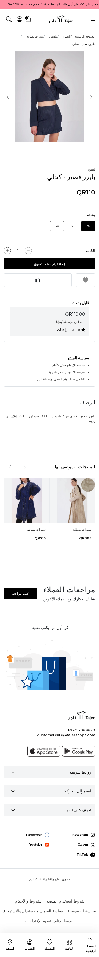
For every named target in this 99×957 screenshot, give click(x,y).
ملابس (53, 36)
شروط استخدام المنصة (65, 901)
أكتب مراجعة (20, 593)
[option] (49, 96)
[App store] (43, 751)
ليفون (90, 169)
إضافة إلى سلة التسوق (49, 264)
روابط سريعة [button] (80, 772)
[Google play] (78, 751)
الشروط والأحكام (29, 901)
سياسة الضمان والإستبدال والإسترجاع (33, 911)
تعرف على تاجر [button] (78, 809)
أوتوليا (59, 322)
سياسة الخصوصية (81, 911)
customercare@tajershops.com (66, 735)
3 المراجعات (65, 329)
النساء (67, 36)
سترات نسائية (34, 36)
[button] (9, 19)
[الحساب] (19, 19)
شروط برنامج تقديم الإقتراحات (50, 920)
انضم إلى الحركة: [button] (77, 791)
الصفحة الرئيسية (85, 36)
